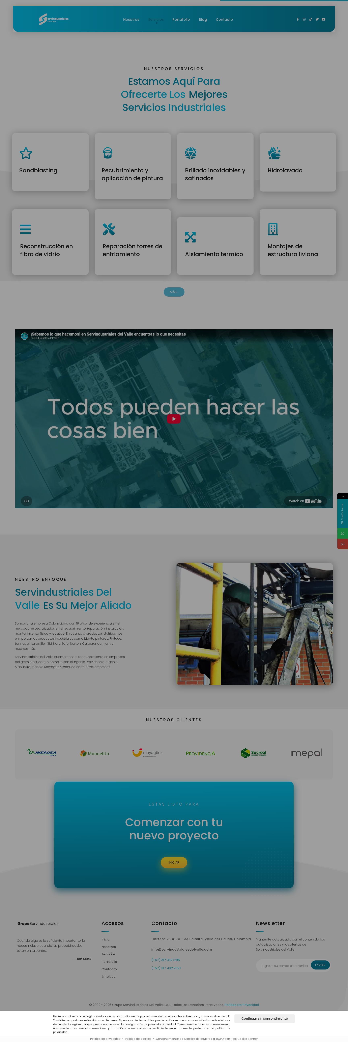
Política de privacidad (105, 1039)
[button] (264, 1018)
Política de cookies (138, 1039)
